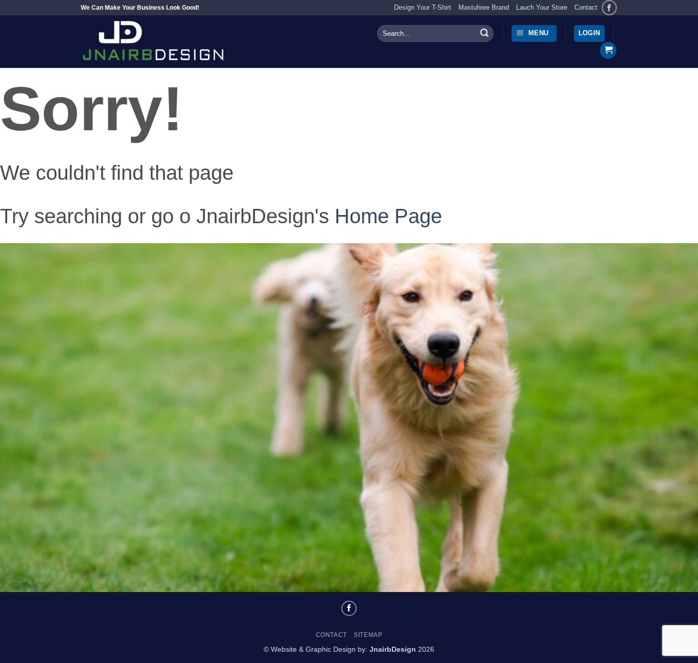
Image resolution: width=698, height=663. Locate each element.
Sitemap (368, 634)
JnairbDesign (392, 649)
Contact (585, 7)
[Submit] (484, 33)
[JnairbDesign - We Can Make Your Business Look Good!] (170, 41)
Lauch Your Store (541, 7)
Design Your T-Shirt (422, 7)
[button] (534, 33)
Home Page (388, 216)
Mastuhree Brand (483, 7)
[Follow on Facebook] (609, 7)
